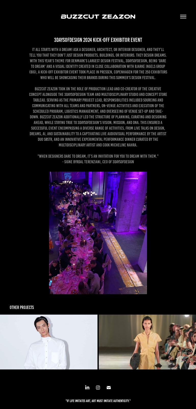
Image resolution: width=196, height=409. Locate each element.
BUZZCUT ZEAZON (98, 16)
